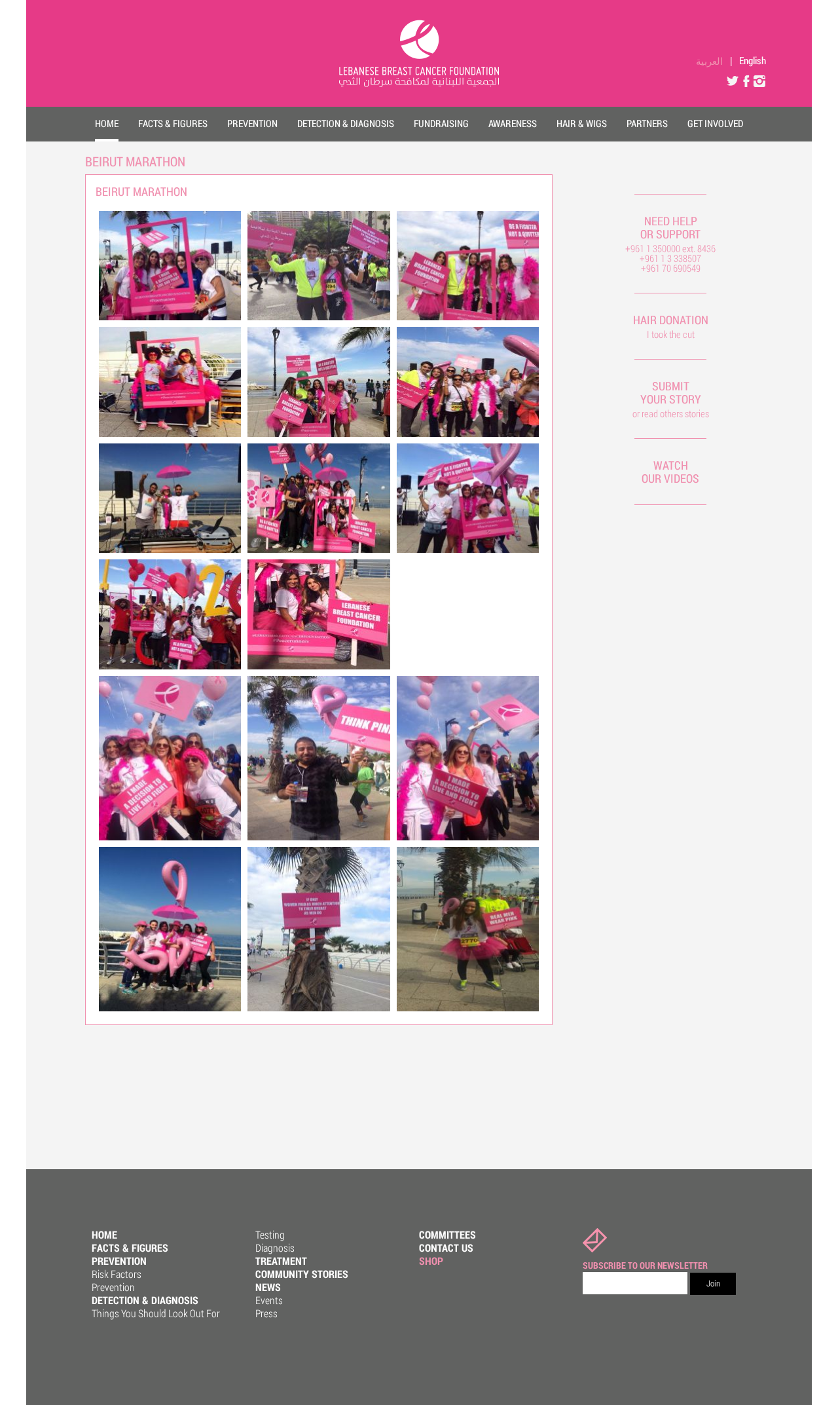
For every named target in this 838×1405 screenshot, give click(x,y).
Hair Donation (670, 320)
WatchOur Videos (670, 471)
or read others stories (670, 413)
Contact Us (446, 1247)
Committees (447, 1234)
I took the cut (671, 334)
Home (104, 1234)
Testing (270, 1234)
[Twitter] (733, 80)
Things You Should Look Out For (156, 1313)
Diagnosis (275, 1247)
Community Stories (301, 1274)
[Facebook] (746, 80)
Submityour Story (670, 392)
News (268, 1287)
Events (269, 1300)
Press (266, 1313)
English (752, 60)
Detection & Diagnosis (145, 1300)
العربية (709, 60)
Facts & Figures (130, 1247)
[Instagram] (759, 80)
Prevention (119, 1260)
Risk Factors (116, 1274)
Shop (431, 1260)
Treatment (281, 1260)
